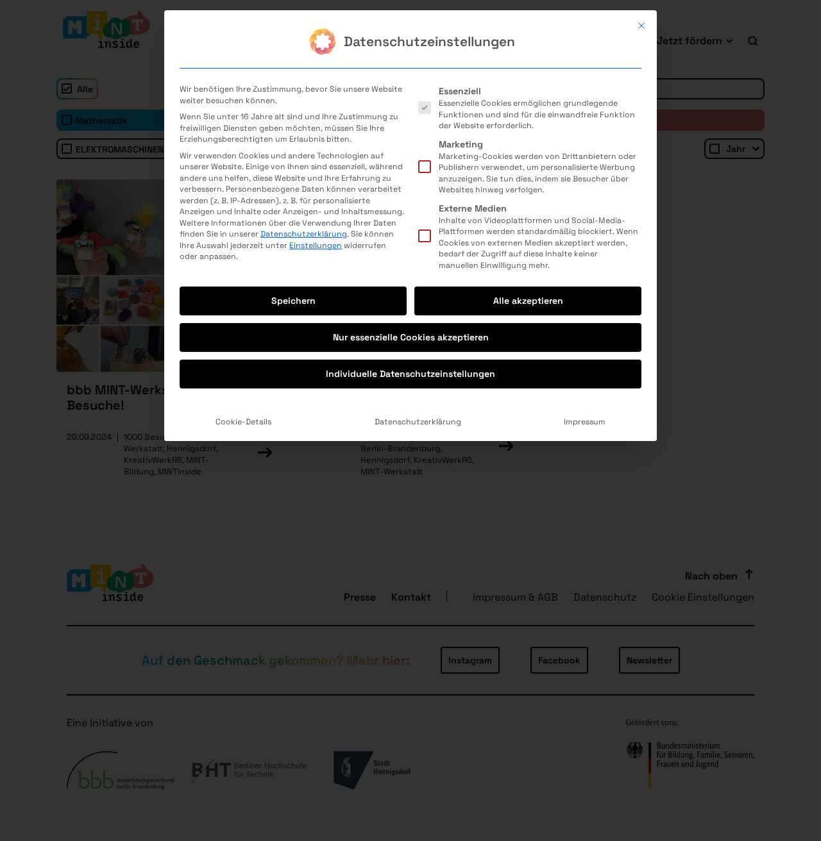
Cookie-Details (243, 422)
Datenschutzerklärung (303, 234)
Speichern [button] (293, 300)
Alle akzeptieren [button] (528, 300)
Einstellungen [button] (315, 245)
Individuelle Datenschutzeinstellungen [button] (410, 373)
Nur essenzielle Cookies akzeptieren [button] (411, 337)
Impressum (584, 422)
